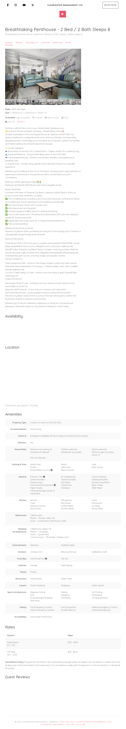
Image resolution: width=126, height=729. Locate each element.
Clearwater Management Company (64, 5)
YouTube (80, 724)
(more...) (21, 121)
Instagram (58, 724)
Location (45, 43)
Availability (32, 43)
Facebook (46, 724)
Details (19, 43)
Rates (68, 43)
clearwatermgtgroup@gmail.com (93, 722)
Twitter (70, 724)
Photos (9, 43)
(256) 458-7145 (67, 722)
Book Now (110, 5)
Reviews (9, 45)
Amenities (57, 43)
